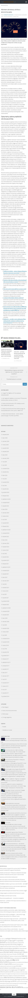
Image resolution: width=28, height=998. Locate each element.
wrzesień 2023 (5, 502)
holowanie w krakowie (17, 942)
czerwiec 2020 (5, 621)
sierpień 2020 (5, 614)
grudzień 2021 (5, 560)
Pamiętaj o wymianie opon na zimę (8, 895)
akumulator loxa (2, 938)
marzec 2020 (5, 631)
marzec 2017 (5, 686)
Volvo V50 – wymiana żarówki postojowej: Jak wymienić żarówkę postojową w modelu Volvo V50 (19, 355)
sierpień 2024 (5, 472)
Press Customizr (20, 996)
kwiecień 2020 (5, 628)
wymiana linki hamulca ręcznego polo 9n (12, 983)
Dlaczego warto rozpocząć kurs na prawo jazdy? (14, 289)
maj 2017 (4, 679)
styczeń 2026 (5, 448)
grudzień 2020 (5, 601)
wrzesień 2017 (5, 665)
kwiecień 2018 (5, 642)
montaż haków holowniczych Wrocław (8, 954)
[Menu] (26, 2)
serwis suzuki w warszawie (19, 973)
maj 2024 (4, 478)
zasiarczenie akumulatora (11, 987)
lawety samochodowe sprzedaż (9, 948)
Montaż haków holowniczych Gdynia (15, 952)
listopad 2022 (5, 526)
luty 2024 (4, 485)
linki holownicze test (22, 948)
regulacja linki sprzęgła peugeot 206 (12, 970)
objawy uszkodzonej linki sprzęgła (18, 958)
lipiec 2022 (4, 540)
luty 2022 (4, 553)
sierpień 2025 (5, 451)
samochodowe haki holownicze (20, 972)
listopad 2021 (5, 563)
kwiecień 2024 (5, 482)
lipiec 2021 (4, 577)
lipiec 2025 (4, 455)
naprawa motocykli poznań (15, 956)
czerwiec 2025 (5, 458)
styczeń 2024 (5, 489)
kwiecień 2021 (5, 587)
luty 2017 (4, 689)
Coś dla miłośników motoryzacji (12, 803)
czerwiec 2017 (5, 676)
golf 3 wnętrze (9, 941)
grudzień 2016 (5, 696)
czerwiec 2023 (5, 512)
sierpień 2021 (5, 574)
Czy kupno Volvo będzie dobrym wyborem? (13, 298)
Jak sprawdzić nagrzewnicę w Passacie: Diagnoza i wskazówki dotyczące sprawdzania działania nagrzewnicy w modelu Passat (13, 834)
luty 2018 (4, 648)
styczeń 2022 (5, 557)
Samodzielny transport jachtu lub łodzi (13, 853)
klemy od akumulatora (21, 946)
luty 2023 (4, 519)
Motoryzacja (4, 5)
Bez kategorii (5, 707)
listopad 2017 (5, 659)
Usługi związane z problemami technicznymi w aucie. (12, 893)
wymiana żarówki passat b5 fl (11, 985)
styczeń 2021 (5, 597)
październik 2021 (6, 567)
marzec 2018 (5, 645)
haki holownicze (8, 942)
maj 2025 (4, 461)
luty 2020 (4, 635)
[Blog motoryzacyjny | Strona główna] (11, 2)
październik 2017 (6, 662)
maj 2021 (4, 584)
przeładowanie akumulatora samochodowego (8, 966)
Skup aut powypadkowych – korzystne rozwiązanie (12, 898)
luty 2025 (4, 465)
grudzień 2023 (5, 492)
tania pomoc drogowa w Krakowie (10, 975)
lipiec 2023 (4, 509)
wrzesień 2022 (5, 533)
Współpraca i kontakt (7, 730)
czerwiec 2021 (5, 580)
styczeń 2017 (5, 693)
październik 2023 (6, 499)
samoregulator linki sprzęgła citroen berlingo (7, 973)
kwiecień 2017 (5, 682)
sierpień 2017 (5, 669)
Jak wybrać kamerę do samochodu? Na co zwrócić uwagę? (13, 890)
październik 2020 (6, 608)
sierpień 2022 (5, 536)
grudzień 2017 (5, 655)
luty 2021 (4, 594)
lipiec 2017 (4, 672)
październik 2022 (6, 529)
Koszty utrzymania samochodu (9, 710)
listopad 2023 (5, 495)
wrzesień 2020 (5, 611)
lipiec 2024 (4, 475)
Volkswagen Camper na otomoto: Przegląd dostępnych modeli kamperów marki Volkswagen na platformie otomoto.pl (13, 792)
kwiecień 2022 (5, 546)
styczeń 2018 (5, 652)
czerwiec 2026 (5, 441)
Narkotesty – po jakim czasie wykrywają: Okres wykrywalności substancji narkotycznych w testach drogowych (14, 320)
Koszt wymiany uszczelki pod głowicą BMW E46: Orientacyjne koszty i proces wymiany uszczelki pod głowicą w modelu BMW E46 (15, 308)
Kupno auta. (7, 822)
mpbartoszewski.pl (9, 14)
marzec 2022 (5, 550)
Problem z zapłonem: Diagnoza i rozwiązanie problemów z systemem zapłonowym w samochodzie (13, 780)
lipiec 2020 (4, 618)
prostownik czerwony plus (17, 964)
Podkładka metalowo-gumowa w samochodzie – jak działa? (14, 884)
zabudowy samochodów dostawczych (8, 877)
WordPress (10, 996)
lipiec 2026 (4, 438)
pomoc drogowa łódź (5, 964)
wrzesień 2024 (5, 468)
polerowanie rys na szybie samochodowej (19, 962)
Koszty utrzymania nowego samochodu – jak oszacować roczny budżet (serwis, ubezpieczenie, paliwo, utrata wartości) (13, 920)
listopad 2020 (5, 604)
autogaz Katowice (11, 938)
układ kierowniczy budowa (12, 977)
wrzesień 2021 (5, 570)
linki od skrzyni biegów (7, 950)
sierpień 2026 (5, 434)
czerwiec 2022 (5, 543)
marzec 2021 (5, 591)
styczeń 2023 (5, 523)
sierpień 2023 (5, 506)
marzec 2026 (5, 444)
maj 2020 (4, 625)
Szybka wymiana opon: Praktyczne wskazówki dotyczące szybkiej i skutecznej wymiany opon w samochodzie (6, 353)
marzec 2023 (5, 516)
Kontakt (4, 726)
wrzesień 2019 (5, 638)
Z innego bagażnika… (7, 717)
